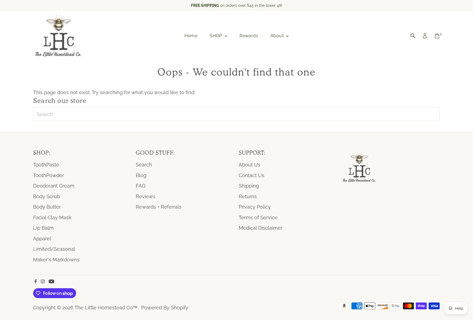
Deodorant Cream (53, 186)
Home (191, 35)
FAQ (140, 186)
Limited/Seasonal (54, 249)
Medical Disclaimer (260, 228)
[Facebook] (35, 281)
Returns (248, 196)
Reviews (145, 196)
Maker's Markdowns (56, 260)
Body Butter (47, 207)
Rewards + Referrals (158, 207)
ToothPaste (46, 165)
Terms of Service (258, 217)
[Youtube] (51, 281)
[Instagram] (42, 281)
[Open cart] (437, 35)
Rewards (249, 35)
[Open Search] (413, 35)
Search (144, 165)
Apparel (42, 238)
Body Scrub (46, 196)
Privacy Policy (255, 207)
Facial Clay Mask (52, 217)
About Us (249, 165)
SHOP (216, 35)
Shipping (249, 186)
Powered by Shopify (164, 307)
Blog (141, 175)
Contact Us (251, 175)
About (277, 35)
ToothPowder (48, 175)
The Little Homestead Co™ (106, 307)
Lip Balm (43, 228)
